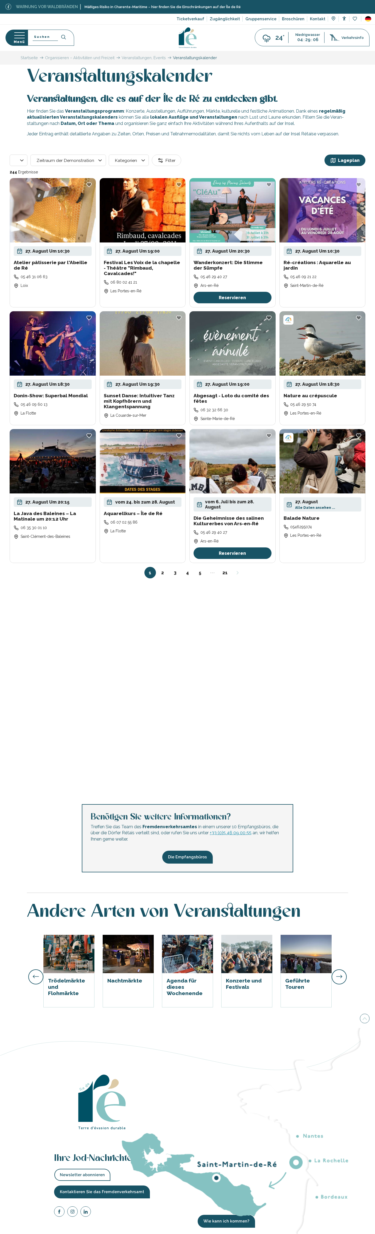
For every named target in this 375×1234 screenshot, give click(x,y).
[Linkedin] (85, 1212)
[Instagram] (72, 1212)
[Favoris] (355, 19)
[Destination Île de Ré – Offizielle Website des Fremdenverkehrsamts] (188, 37)
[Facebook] (59, 1212)
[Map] (333, 19)
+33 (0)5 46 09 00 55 (230, 832)
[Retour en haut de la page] (365, 1019)
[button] (368, 19)
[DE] (368, 19)
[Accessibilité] (344, 18)
